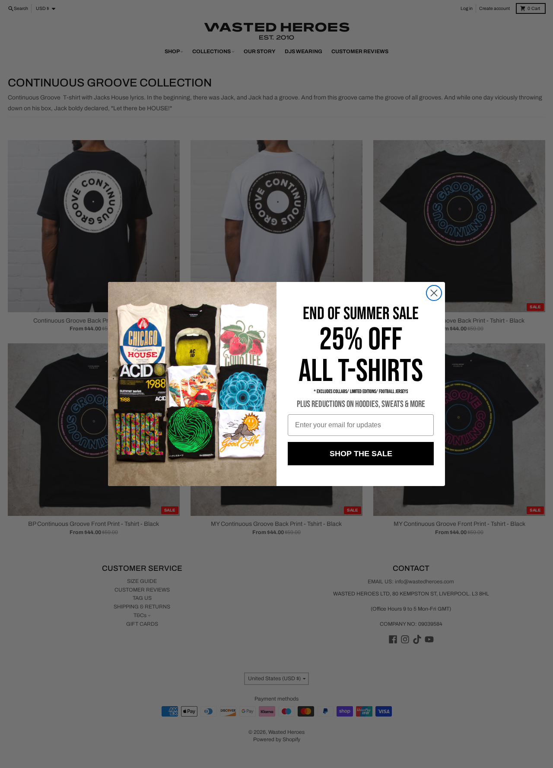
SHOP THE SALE (361, 453)
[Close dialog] (434, 293)
